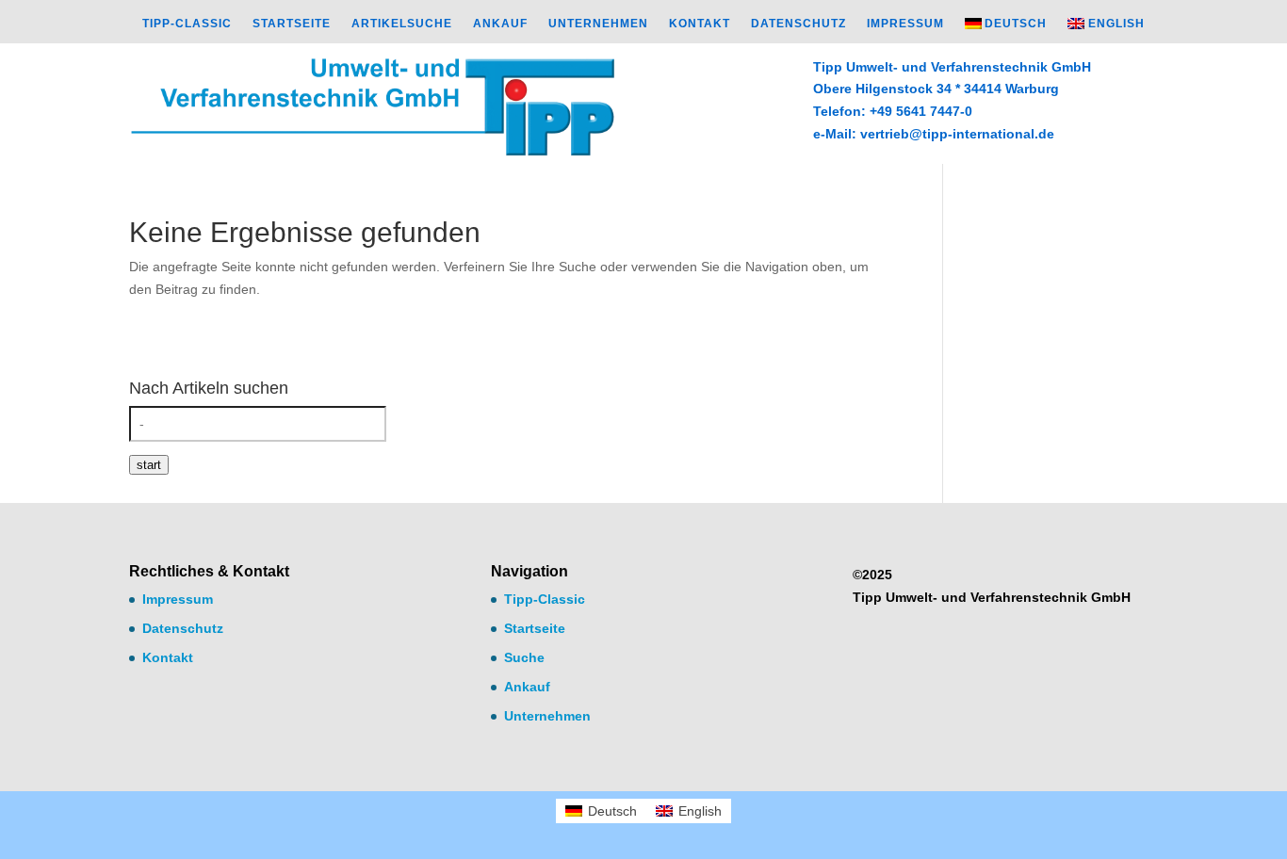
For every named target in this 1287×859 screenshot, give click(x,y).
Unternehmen (598, 23)
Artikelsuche (401, 23)
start (149, 465)
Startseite (292, 23)
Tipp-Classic (187, 23)
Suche (524, 657)
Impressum (905, 23)
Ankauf (500, 23)
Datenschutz (798, 23)
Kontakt (699, 23)
